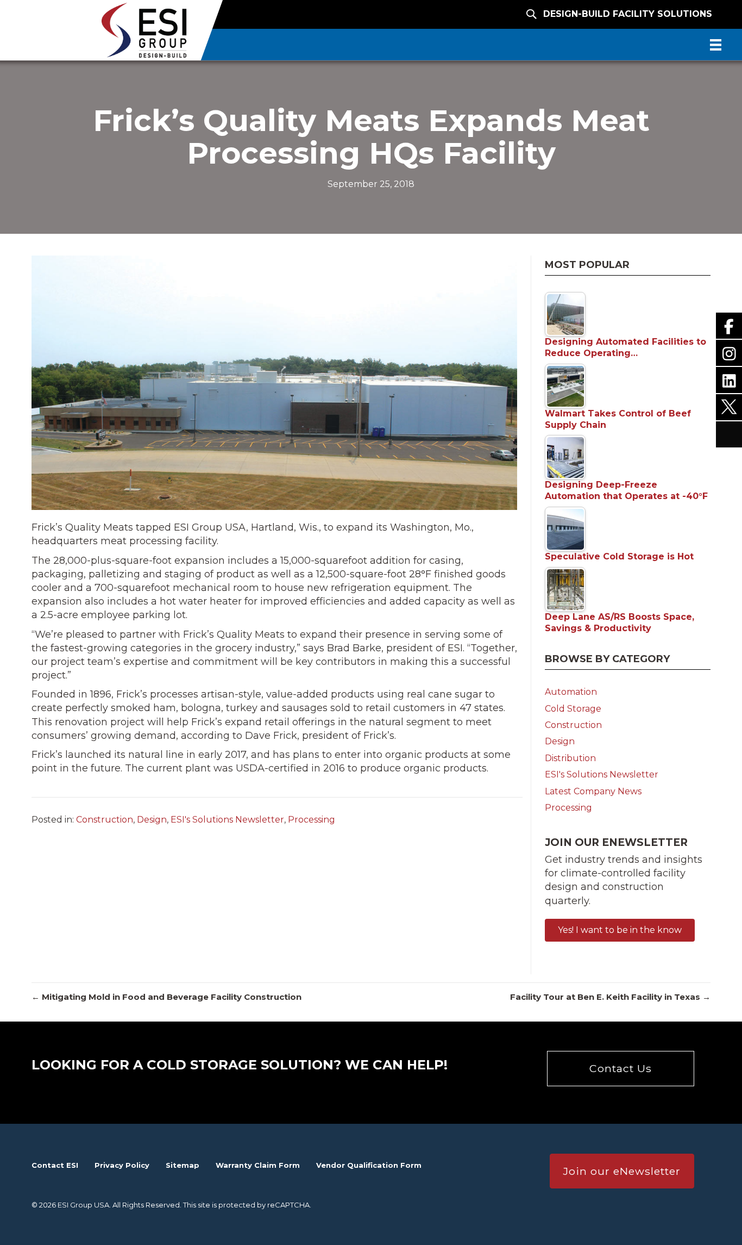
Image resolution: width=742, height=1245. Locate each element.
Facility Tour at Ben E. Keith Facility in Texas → (610, 997)
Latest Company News (593, 791)
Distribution (570, 758)
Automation (571, 692)
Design (152, 819)
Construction (104, 819)
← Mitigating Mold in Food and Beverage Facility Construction (166, 997)
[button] (620, 930)
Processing (311, 819)
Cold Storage (573, 709)
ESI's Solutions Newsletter (227, 819)
